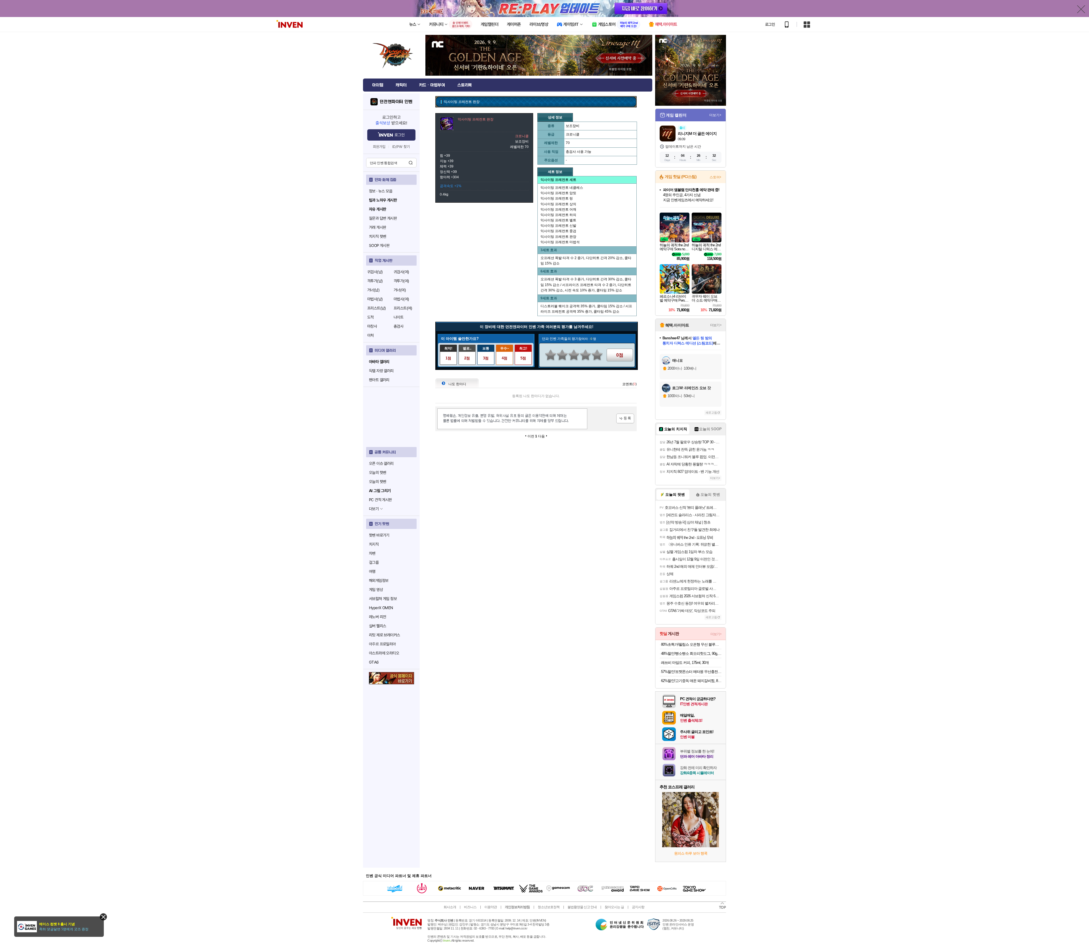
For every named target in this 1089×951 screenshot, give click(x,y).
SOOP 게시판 (379, 245)
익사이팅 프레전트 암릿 (558, 193)
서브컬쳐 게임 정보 (383, 598)
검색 (410, 162)
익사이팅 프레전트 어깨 (558, 209)
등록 (625, 418)
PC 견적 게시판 (380, 499)
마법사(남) (375, 299)
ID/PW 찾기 (401, 147)
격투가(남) (375, 281)
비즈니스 (470, 907)
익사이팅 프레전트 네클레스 (562, 188)
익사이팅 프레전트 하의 (558, 215)
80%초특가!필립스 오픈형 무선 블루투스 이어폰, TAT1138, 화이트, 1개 (691, 644)
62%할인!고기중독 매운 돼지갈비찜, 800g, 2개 (691, 681)
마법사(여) (401, 299)
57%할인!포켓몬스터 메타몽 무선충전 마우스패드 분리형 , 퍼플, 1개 (691, 672)
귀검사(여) (401, 272)
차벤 (372, 553)
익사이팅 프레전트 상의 (558, 204)
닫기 (103, 916)
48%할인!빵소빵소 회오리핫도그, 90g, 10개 (691, 653)
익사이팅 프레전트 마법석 (560, 242)
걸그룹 (374, 562)
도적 (370, 317)
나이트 (398, 317)
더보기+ (715, 115)
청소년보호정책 (549, 907)
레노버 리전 (377, 617)
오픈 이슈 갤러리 (381, 463)
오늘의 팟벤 (377, 481)
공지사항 (638, 907)
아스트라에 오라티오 (384, 653)
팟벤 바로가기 (379, 535)
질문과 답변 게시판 (383, 218)
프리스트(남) (376, 308)
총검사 (398, 326)
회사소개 (450, 907)
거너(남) (373, 290)
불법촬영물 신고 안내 (582, 907)
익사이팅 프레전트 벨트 (558, 220)
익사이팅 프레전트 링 (557, 198)
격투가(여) (401, 281)
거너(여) (400, 290)
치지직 (374, 544)
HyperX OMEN (381, 607)
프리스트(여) (403, 308)
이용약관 (490, 907)
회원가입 (379, 147)
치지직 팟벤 (377, 236)
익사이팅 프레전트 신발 (558, 226)
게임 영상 (376, 589)
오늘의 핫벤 (377, 472)
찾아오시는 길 (614, 907)
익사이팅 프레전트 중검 (558, 231)
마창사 (372, 326)
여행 (372, 571)
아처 (370, 335)
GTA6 (374, 662)
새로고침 (711, 412)
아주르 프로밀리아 (382, 644)
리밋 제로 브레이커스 (384, 635)
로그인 (770, 24)
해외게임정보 (378, 580)
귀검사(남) (375, 272)
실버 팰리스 (377, 626)
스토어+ (715, 177)
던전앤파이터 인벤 (396, 101)
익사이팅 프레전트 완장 (558, 237)
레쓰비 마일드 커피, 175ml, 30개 (685, 662)
